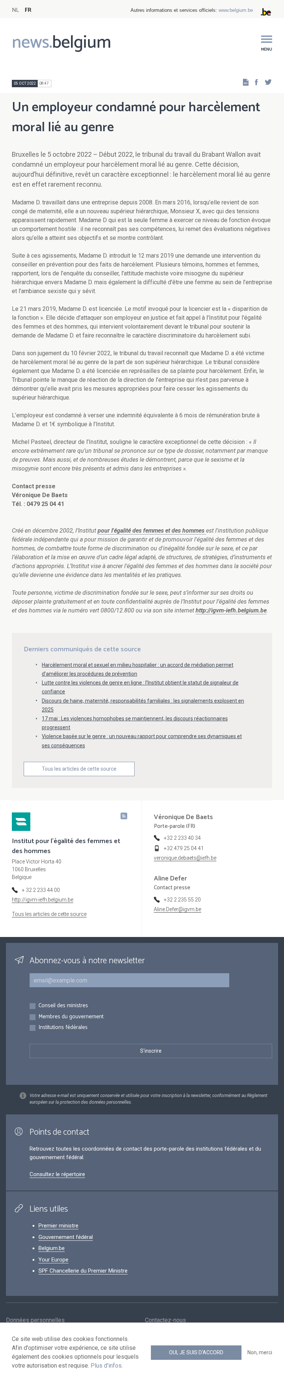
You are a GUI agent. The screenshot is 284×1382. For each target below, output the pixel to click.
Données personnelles (35, 1320)
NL (15, 10)
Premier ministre (58, 1225)
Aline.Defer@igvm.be (177, 909)
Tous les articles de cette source (79, 769)
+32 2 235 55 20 (182, 900)
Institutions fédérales (63, 1027)
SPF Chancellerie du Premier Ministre (83, 1270)
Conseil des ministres (63, 1006)
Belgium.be (51, 1248)
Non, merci (259, 1352)
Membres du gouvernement (71, 1017)
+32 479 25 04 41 (184, 848)
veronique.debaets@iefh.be (185, 858)
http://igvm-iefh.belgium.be (42, 900)
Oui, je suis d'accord (196, 1352)
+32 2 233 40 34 (182, 838)
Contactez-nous (165, 1320)
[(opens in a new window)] (254, 82)
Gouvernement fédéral (65, 1237)
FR (28, 10)
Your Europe (53, 1259)
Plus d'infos (106, 1365)
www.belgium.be (236, 10)
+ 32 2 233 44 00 (41, 890)
